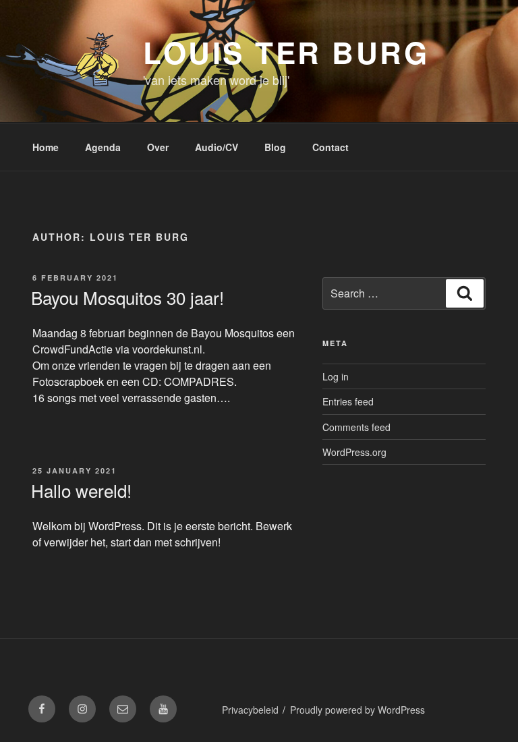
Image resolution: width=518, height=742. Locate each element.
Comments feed (356, 427)
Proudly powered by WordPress (357, 709)
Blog (275, 147)
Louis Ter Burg (286, 52)
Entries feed (348, 401)
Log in (335, 376)
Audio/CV (216, 147)
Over (158, 147)
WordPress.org (354, 452)
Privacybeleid (250, 709)
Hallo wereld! (81, 490)
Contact (330, 147)
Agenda (103, 147)
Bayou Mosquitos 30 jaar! (127, 297)
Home (45, 147)
